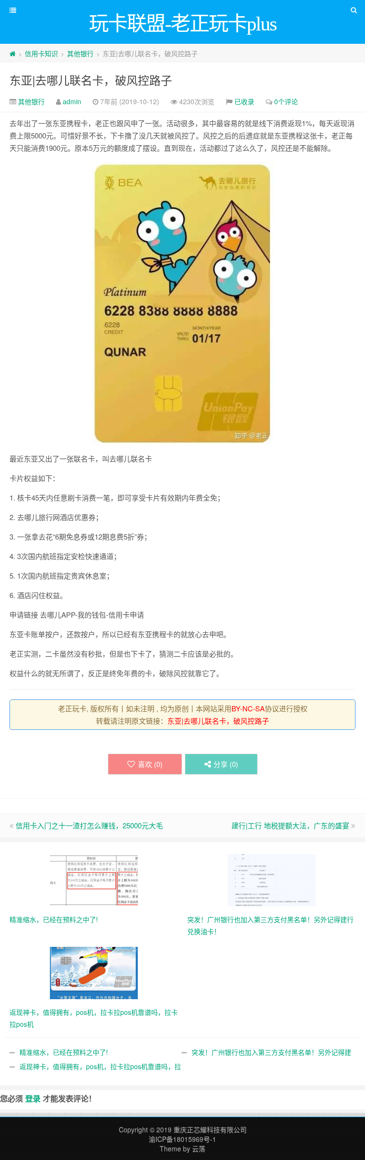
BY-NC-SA (248, 708)
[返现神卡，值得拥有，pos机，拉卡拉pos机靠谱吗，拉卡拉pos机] (94, 972)
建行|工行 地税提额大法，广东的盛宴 (290, 825)
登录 (32, 1098)
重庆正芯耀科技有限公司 (210, 1129)
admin (72, 101)
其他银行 (80, 53)
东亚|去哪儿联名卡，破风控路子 (91, 79)
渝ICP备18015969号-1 (182, 1139)
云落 (198, 1148)
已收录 (244, 101)
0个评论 (286, 101)
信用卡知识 (41, 53)
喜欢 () (150, 764)
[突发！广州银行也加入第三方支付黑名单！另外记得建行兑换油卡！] (271, 879)
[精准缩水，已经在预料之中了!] (94, 879)
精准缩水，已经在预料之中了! (63, 1052)
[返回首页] (13, 53)
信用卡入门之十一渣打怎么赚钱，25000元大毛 (89, 825)
